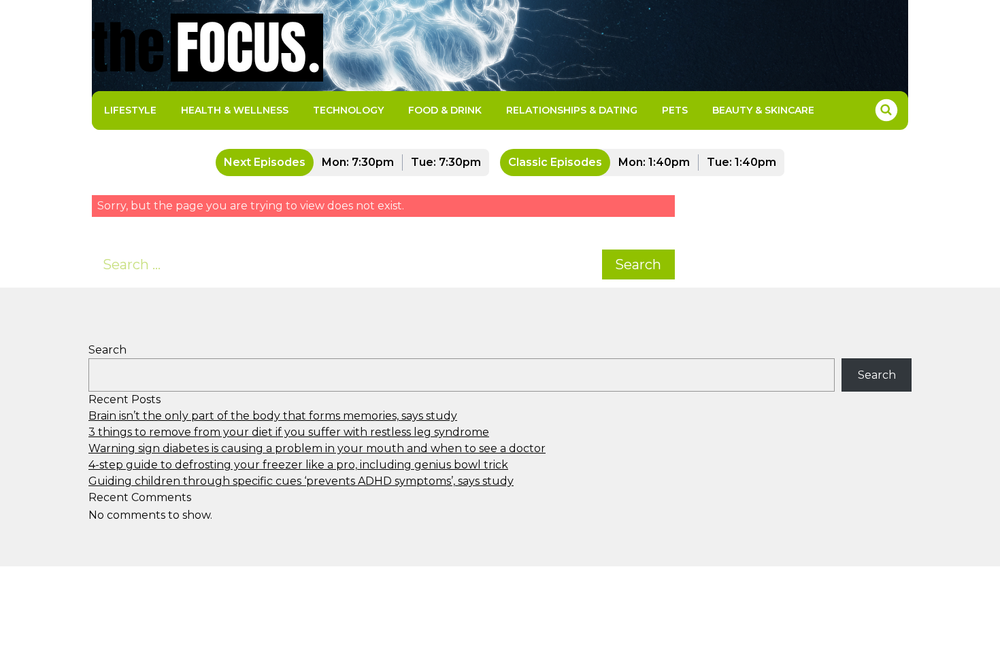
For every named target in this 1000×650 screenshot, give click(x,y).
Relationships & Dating (571, 110)
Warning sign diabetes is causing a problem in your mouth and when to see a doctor (317, 448)
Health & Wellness (234, 110)
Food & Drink (445, 110)
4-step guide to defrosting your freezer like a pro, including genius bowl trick (298, 464)
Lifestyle (130, 110)
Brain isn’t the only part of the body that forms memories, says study (272, 415)
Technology (348, 110)
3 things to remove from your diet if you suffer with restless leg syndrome (288, 432)
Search (638, 264)
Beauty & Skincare (763, 110)
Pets (675, 110)
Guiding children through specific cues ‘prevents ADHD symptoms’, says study (301, 481)
